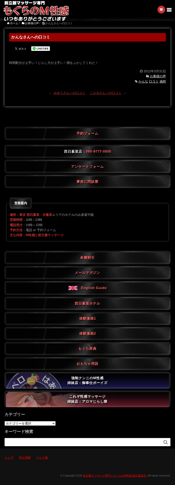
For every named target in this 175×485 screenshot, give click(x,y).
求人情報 (25, 457)
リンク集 (42, 457)
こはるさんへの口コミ (105, 93)
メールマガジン (87, 272)
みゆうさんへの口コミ (69, 93)
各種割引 (87, 257)
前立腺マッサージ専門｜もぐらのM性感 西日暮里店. (115, 475)
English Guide (92, 288)
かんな (143, 81)
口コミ (154, 81)
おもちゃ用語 (87, 363)
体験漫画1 (87, 318)
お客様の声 (158, 76)
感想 (163, 81)
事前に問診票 (87, 181)
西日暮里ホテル (87, 303)
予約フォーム (87, 133)
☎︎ (161, 9)
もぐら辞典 (87, 348)
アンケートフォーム (87, 166)
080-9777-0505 (98, 151)
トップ (9, 457)
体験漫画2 (87, 333)
